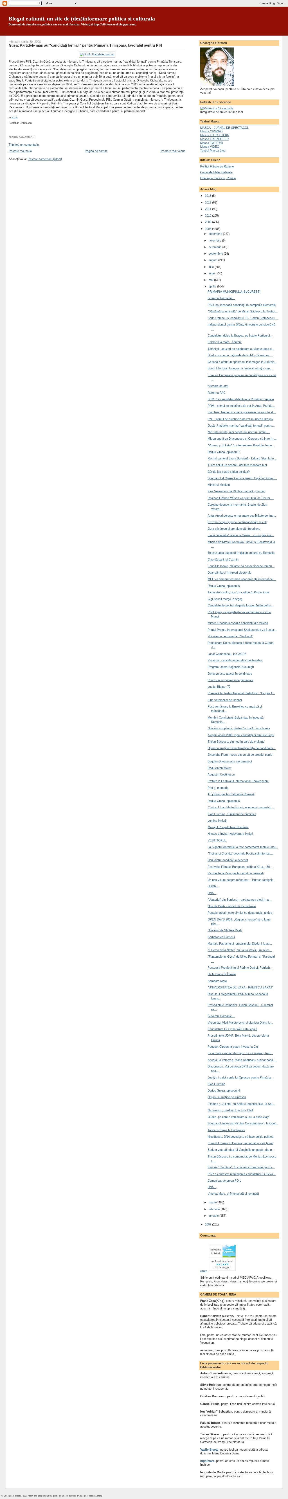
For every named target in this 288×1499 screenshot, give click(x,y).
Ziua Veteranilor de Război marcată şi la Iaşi (236, 491)
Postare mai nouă (20, 151)
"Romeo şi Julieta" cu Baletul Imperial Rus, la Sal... (241, 1104)
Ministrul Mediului (219, 484)
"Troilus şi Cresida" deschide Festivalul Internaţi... (240, 853)
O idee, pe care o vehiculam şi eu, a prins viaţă (238, 1117)
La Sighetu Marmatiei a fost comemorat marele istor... (243, 847)
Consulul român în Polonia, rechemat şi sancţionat (240, 1143)
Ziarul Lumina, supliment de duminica (232, 814)
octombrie (215, 247)
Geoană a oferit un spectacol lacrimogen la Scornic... (242, 362)
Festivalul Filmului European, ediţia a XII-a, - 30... (240, 866)
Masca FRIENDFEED (214, 139)
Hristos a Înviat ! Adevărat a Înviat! (230, 833)
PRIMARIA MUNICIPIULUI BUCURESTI (234, 291)
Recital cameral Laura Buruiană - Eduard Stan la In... (242, 458)
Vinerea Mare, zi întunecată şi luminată (233, 1193)
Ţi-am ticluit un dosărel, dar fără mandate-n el (237, 465)
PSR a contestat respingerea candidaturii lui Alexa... (242, 1174)
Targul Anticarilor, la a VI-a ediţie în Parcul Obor (239, 592)
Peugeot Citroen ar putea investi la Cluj (233, 1046)
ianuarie (214, 1215)
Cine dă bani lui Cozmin (223, 559)
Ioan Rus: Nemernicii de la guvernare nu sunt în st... (242, 412)
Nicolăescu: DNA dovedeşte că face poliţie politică (240, 1136)
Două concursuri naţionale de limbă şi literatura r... (240, 355)
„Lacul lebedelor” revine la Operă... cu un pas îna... (241, 535)
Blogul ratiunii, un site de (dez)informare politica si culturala (82, 19)
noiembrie (215, 240)
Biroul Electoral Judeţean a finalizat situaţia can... (240, 368)
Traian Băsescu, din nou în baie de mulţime (236, 741)
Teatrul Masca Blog (212, 150)
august (213, 260)
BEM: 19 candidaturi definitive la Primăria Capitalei (241, 399)
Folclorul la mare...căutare (225, 342)
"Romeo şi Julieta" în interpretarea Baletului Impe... (241, 445)
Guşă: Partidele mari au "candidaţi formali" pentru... (241, 425)
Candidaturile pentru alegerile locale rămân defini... (240, 605)
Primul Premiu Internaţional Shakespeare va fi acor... (242, 629)
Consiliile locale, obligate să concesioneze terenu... (241, 566)
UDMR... (213, 886)
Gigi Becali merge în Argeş (225, 599)
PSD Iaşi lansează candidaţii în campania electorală (242, 305)
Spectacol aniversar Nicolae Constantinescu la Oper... (243, 1123)
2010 (208, 215)
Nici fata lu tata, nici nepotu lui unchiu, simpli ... (239, 432)
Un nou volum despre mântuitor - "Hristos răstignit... (241, 880)
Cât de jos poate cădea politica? (229, 471)
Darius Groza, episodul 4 (224, 1090)
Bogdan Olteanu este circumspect (230, 761)
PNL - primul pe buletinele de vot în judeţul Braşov (240, 419)
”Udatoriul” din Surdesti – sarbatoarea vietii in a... (239, 899)
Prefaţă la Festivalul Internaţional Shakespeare (238, 781)
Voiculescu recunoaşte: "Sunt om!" (230, 636)
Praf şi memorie (218, 787)
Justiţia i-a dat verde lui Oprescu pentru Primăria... (240, 1077)
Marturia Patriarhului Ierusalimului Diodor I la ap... (240, 943)
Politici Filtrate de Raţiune (217, 166)
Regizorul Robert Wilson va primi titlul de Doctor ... (241, 498)
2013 (208, 195)
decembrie (216, 233)
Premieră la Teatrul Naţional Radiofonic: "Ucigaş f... (241, 693)
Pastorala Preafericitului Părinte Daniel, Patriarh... (240, 967)
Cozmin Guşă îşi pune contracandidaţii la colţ (237, 522)
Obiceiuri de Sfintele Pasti (225, 930)
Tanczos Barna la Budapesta (226, 1130)
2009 (208, 222)
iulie (212, 267)
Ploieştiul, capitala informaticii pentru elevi (235, 660)
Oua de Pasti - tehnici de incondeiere (232, 906)
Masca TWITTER (211, 143)
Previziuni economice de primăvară (230, 680)
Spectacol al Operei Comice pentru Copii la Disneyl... (242, 478)
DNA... (212, 893)
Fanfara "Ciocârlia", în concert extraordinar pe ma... (241, 1167)
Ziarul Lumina (216, 1084)
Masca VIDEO (209, 146)
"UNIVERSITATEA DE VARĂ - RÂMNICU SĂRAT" (240, 987)
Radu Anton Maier (219, 768)
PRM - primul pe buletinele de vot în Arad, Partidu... (241, 405)
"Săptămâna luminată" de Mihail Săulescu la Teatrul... (243, 311)
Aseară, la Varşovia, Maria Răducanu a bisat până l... (242, 1060)
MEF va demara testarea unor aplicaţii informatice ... (242, 579)
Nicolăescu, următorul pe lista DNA (230, 1110)
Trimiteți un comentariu (24, 144)
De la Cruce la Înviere (222, 974)
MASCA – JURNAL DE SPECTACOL (224, 127)
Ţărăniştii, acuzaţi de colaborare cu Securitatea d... (241, 348)
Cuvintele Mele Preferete (216, 172)
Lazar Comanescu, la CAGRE (227, 654)
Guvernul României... (221, 298)
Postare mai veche (173, 151)
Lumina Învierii (217, 820)
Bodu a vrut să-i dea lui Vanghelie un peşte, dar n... (241, 1149)
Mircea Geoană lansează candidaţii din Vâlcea (238, 623)
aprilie (213, 286)
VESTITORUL (217, 840)
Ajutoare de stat (218, 386)
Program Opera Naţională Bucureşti (231, 667)
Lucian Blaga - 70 (219, 686)
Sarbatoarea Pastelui (221, 937)
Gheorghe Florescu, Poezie (218, 178)
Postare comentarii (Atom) (45, 159)
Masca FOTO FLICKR (214, 135)
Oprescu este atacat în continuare (230, 673)
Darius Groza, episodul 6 (224, 586)
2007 (208, 1224)
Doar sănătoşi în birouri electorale (229, 572)
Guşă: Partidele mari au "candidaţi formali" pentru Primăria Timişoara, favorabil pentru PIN (85, 45)
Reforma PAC (216, 392)
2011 (208, 209)
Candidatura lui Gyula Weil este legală (232, 1029)
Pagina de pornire (96, 151)
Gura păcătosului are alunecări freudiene (234, 528)
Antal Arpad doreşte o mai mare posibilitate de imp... (242, 515)
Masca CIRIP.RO (211, 131)
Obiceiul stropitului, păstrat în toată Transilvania (239, 728)
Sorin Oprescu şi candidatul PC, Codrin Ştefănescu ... (243, 318)
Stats (203, 1271)
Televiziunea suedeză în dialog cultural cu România (241, 552)
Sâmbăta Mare (217, 981)
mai (211, 280)
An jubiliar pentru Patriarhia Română (231, 794)
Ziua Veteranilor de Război (225, 700)
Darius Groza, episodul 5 (224, 801)
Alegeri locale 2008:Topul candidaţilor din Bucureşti (241, 735)
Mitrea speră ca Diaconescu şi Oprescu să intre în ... (242, 438)
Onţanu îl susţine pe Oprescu (227, 1097)
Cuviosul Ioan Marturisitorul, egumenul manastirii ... (241, 807)
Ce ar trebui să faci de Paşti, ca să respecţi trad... (240, 1053)
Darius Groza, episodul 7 (224, 452)
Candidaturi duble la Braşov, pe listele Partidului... (240, 335)
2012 (208, 202)
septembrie (216, 253)
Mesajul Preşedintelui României (228, 827)
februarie (215, 1209)
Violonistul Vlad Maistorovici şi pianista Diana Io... (240, 1022)
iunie (212, 273)
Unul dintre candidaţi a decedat (228, 860)
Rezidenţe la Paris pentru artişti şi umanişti (236, 873)
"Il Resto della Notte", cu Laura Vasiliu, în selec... (240, 950)
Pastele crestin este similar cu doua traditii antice (240, 912)
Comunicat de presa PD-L (224, 1180)
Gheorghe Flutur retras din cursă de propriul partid (240, 754)
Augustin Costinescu (221, 774)
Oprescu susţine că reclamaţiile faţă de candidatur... (242, 748)
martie (213, 1202)
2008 (208, 229)
